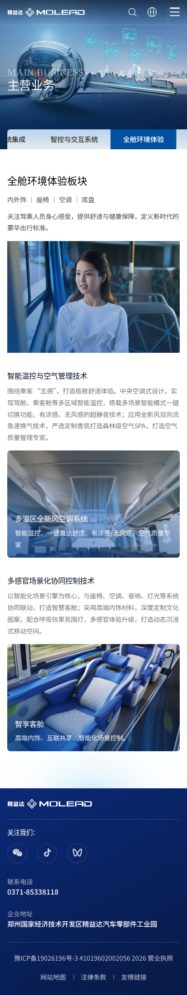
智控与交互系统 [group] (74, 139)
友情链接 (133, 977)
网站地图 (53, 977)
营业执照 (160, 957)
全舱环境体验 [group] (143, 139)
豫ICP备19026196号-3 (46, 957)
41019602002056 (104, 957)
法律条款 (93, 977)
